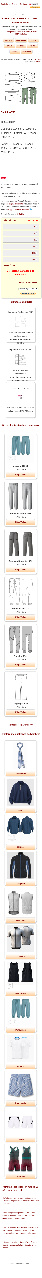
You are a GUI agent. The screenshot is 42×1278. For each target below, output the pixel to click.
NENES (14, 51)
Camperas (20, 883)
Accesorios (20, 774)
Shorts (21, 1140)
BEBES (33, 40)
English (15, 4)
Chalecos (20, 920)
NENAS (32, 46)
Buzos (20, 810)
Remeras (20, 1066)
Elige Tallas (20, 474)
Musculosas (20, 993)
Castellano (5, 4)
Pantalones (20, 1030)
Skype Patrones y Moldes (19, 210)
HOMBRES (21, 46)
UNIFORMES (27, 51)
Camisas (21, 847)
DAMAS (9, 46)
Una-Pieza (20, 1176)
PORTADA (8, 40)
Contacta (24, 4)
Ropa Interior (21, 1103)
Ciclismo (21, 957)
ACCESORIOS (21, 40)
